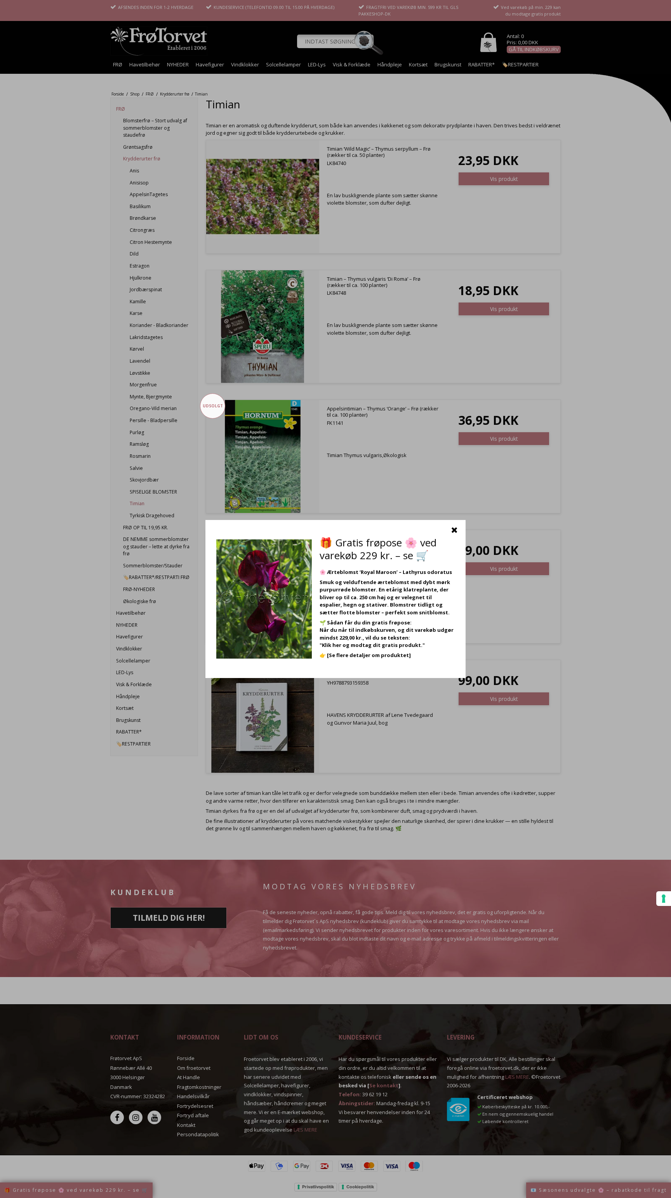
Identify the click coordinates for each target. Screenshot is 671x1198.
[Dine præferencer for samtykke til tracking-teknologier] (663, 898)
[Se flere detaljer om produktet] (369, 655)
